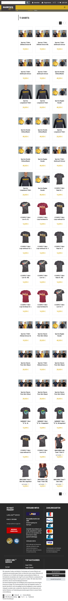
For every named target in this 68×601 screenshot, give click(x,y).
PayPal (23, 597)
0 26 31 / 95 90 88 (11, 519)
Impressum (36, 588)
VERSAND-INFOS (32, 508)
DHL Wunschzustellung (11, 597)
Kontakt (7, 567)
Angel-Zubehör (29, 567)
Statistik (17, 595)
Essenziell (8, 595)
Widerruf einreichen (14, 530)
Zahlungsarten (53, 508)
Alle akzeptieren (56, 572)
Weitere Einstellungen (8, 598)
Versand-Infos (33, 552)
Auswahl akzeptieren (56, 579)
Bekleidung (30, 10)
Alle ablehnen (55, 575)
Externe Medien (27, 595)
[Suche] (27, 2)
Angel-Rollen (28, 565)
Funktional (31, 597)
